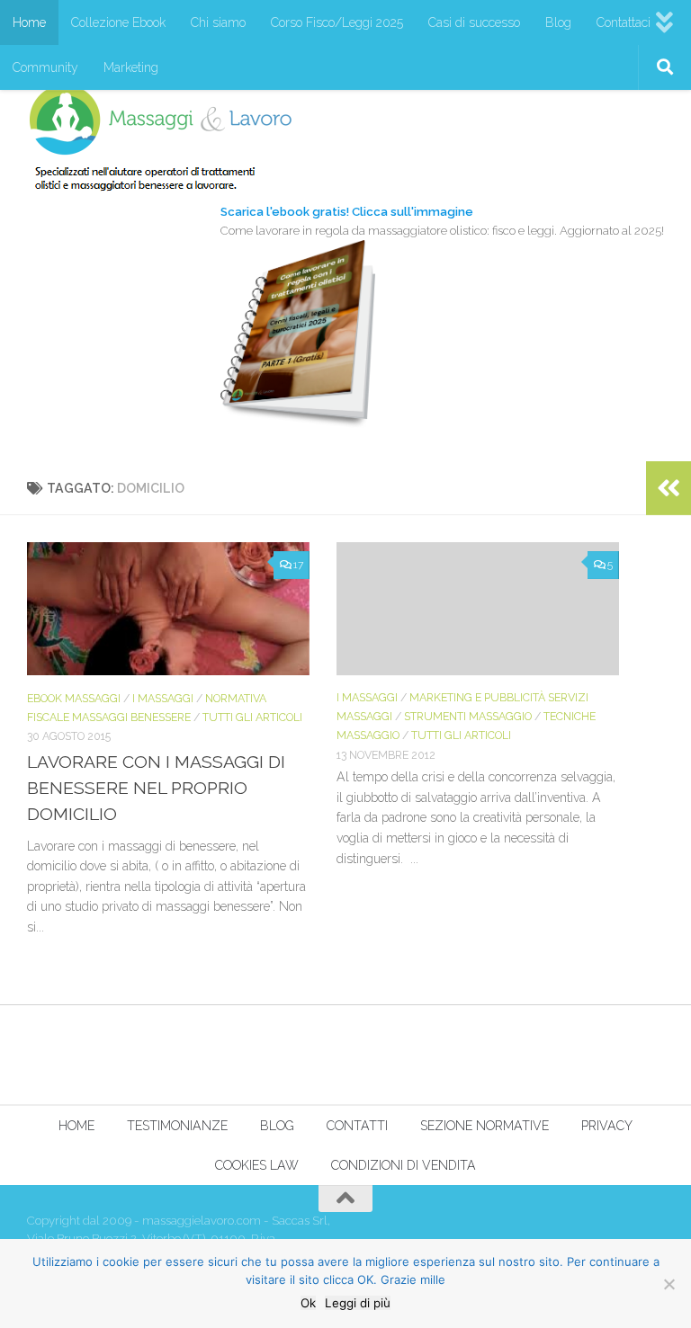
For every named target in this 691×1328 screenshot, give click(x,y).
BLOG (277, 1126)
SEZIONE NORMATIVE (484, 1126)
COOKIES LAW (257, 1165)
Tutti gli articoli (252, 717)
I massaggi (162, 698)
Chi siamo (218, 22)
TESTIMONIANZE (177, 1126)
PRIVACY (607, 1126)
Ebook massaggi (74, 698)
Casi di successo (474, 22)
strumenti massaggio (468, 716)
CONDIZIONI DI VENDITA (403, 1165)
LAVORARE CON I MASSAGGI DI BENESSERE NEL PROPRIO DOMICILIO (156, 788)
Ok (308, 1303)
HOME (76, 1126)
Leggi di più (357, 1303)
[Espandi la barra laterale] (668, 488)
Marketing (130, 67)
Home (29, 22)
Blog (558, 22)
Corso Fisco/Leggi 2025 (337, 22)
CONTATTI (357, 1126)
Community (45, 67)
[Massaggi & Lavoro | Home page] (160, 137)
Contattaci (624, 22)
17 (298, 564)
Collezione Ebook (118, 22)
